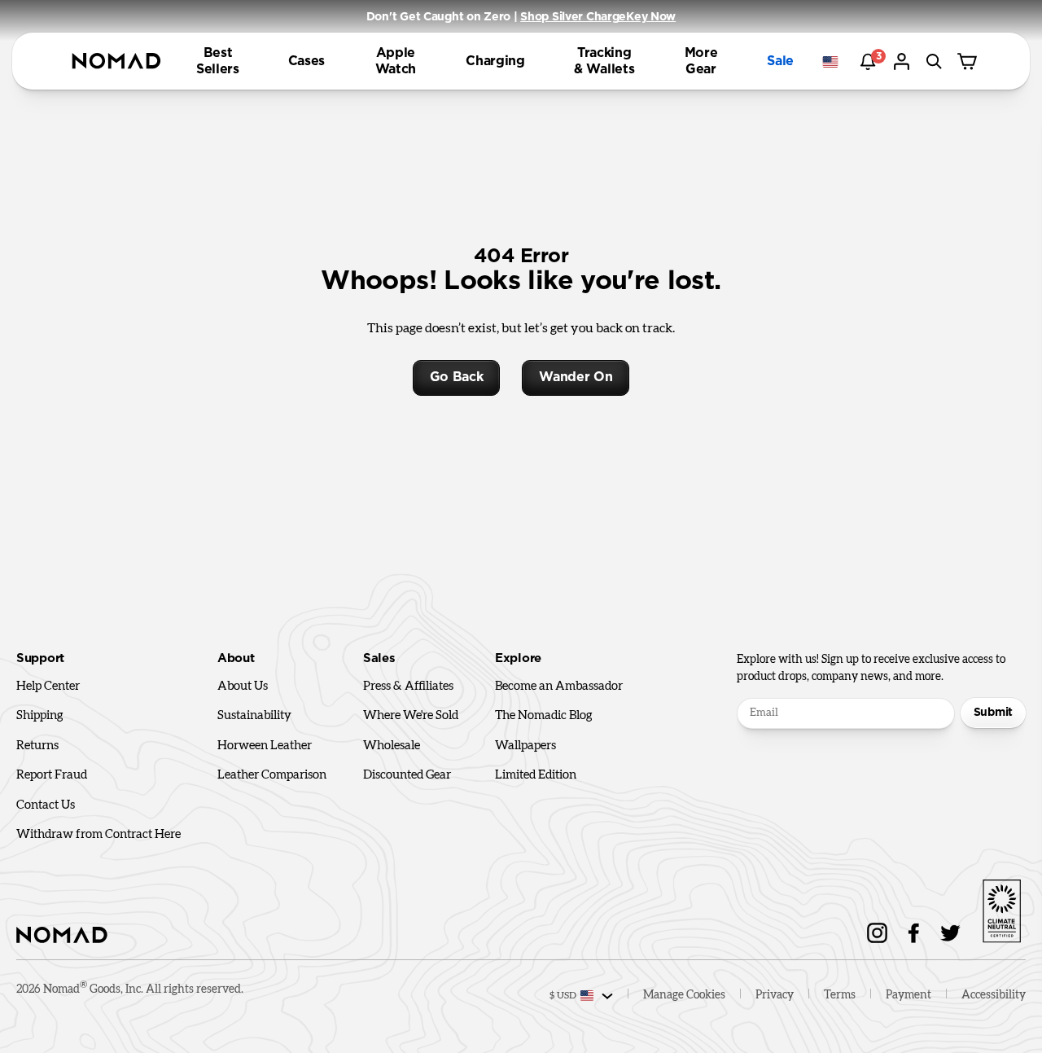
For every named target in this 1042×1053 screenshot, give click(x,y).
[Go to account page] (903, 61)
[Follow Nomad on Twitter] (950, 933)
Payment (908, 995)
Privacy (774, 995)
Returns (37, 745)
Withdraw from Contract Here (98, 834)
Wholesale (391, 745)
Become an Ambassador (559, 686)
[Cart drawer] (969, 61)
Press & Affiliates (408, 686)
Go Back (457, 377)
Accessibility (993, 995)
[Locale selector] (834, 62)
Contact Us (45, 805)
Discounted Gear (407, 775)
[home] (116, 61)
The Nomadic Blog (544, 715)
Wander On (575, 377)
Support (40, 658)
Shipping (39, 715)
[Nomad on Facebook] (914, 933)
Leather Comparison (271, 775)
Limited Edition (535, 775)
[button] (218, 61)
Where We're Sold (410, 715)
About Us (242, 686)
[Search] (936, 61)
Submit (993, 712)
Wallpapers (525, 745)
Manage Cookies (684, 995)
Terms (840, 995)
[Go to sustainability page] (1001, 908)
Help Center (48, 686)
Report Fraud (51, 775)
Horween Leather (264, 745)
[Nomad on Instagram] (877, 933)
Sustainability (254, 715)
